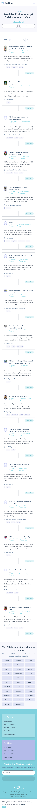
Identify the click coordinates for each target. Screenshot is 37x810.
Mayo (30, 686)
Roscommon (7, 695)
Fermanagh (18, 673)
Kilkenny (30, 678)
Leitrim (18, 682)
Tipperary (30, 695)
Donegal (18, 669)
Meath (7, 691)
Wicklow (18, 704)
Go (18, 778)
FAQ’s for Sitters (9, 750)
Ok (4, 807)
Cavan (7, 665)
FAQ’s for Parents (9, 724)
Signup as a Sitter (9, 754)
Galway (30, 673)
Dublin (7, 673)
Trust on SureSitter (9, 734)
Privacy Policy (22, 804)
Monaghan (18, 691)
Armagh (18, 660)
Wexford (7, 704)
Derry (7, 669)
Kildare (18, 678)
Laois (7, 682)
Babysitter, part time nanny (18, 396)
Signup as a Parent (9, 727)
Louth (18, 686)
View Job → (29, 73)
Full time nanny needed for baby (19, 537)
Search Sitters (8, 721)
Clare (18, 665)
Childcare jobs (8, 757)
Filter (7, 40)
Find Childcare (8, 731)
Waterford (18, 700)
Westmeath (30, 700)
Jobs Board (7, 747)
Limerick (30, 682)
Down (30, 669)
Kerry (7, 678)
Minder (11, 222)
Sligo (18, 695)
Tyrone (7, 700)
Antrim (7, 660)
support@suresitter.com (18, 796)
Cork (30, 665)
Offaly (30, 691)
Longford (7, 686)
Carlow (30, 660)
